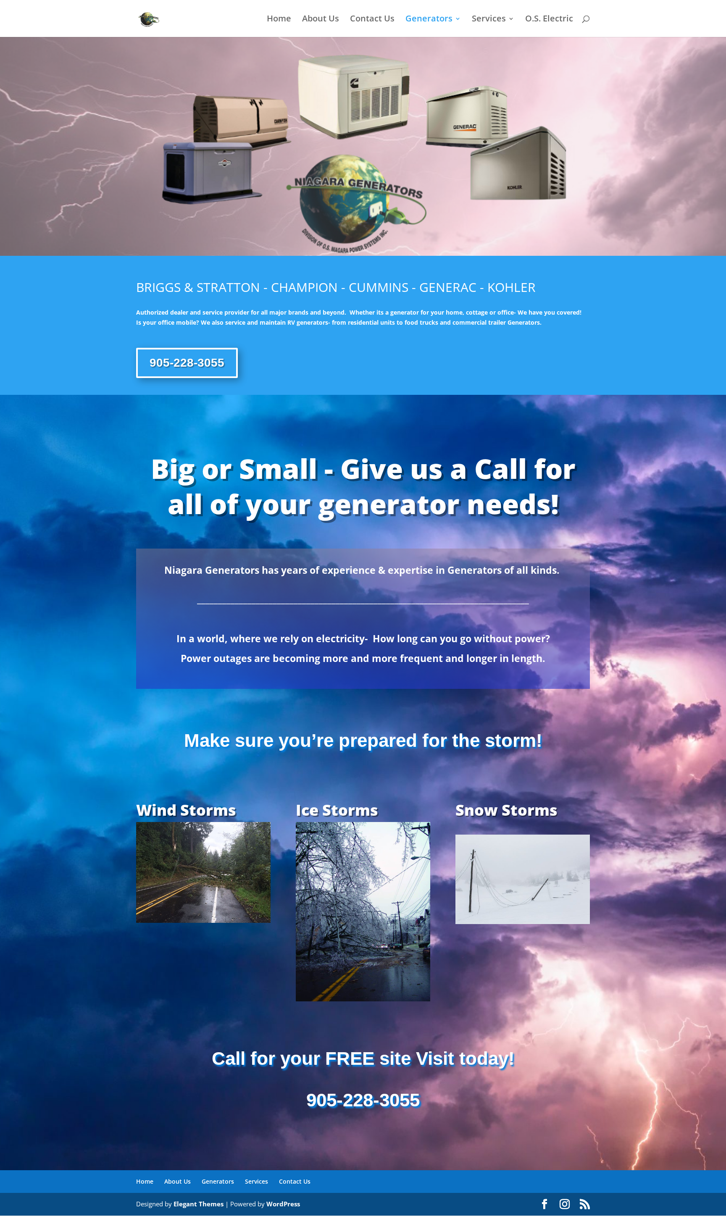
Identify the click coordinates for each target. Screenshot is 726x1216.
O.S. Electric (549, 20)
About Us (320, 20)
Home (279, 20)
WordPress (283, 1204)
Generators (428, 20)
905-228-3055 (187, 362)
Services (489, 20)
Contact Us (372, 20)
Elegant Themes (199, 1204)
